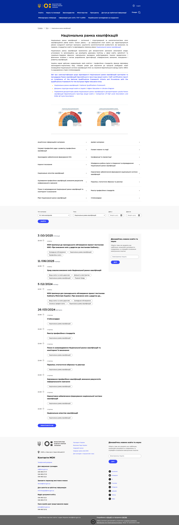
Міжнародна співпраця (47, 18)
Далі (115, 262)
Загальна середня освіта (57, 303)
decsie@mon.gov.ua (44, 483)
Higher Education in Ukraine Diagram (100, 88)
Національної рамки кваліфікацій (108, 47)
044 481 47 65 (42, 474)
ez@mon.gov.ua (43, 469)
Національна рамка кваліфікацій (66, 85)
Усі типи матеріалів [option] (45, 215)
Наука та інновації (53, 13)
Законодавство (68, 13)
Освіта (40, 13)
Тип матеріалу (42, 211)
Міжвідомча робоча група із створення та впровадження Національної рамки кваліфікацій (112, 165)
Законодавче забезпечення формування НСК (55, 157)
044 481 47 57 (42, 472)
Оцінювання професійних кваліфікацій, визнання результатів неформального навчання (60, 182)
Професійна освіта (55, 255)
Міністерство (82, 13)
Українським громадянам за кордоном (103, 18)
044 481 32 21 (42, 476)
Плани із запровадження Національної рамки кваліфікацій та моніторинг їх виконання (60, 191)
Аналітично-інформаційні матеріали (51, 142)
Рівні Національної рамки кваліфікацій (52, 198)
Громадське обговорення (57, 252)
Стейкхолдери (96, 198)
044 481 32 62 (42, 509)
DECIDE (124, 517)
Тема (74, 211)
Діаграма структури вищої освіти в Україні (70, 88)
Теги (47, 28)
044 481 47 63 (42, 500)
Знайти (43, 221)
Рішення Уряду (80, 278)
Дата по (128, 211)
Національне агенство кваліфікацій (51, 173)
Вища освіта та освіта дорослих (59, 275)
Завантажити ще (47, 425)
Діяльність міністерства (82, 275)
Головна (40, 28)
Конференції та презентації (101, 157)
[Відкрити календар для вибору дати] (121, 215)
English (138, 6)
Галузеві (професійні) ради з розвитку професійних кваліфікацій (57, 150)
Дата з (110, 211)
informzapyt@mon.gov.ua (46, 490)
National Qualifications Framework (92, 85)
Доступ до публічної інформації (114, 13)
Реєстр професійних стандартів (102, 190)
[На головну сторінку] (50, 6)
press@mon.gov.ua (44, 507)
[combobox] (54, 215)
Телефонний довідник (45, 462)
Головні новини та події (99, 149)
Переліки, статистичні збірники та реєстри (107, 182)
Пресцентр (94, 13)
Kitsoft (109, 517)
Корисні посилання (45, 164)
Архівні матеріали (97, 142)
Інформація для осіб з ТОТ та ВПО (72, 18)
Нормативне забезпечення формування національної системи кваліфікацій (114, 173)
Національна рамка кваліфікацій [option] (85, 215)
